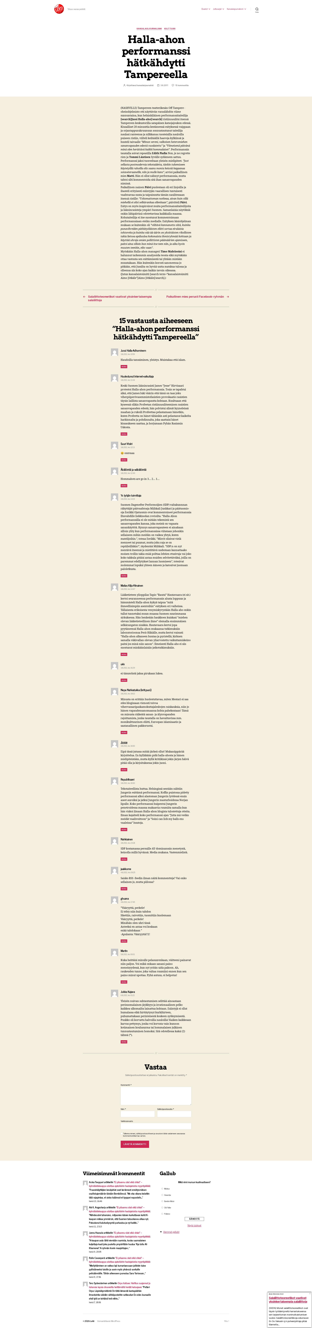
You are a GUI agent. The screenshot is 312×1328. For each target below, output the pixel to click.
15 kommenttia (182, 85)
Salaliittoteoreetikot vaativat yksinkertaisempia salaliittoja (288, 1299)
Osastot (204, 9)
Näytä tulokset (194, 1225)
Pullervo (167, 1213)
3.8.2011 (164, 85)
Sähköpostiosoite (165, 1109)
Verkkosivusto (127, 1121)
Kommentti (126, 1085)
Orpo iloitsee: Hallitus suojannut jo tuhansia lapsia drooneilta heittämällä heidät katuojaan (119, 1285)
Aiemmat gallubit (171, 1232)
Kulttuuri (170, 29)
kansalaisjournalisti (145, 85)
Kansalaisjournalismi (235, 9)
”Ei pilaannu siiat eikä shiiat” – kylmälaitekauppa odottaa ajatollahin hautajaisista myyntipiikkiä (119, 1184)
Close (310, 1293)
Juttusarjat (217, 9)
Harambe (167, 1194)
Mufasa (166, 1188)
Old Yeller (167, 1207)
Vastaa (124, 366)
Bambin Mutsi (169, 1201)
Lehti (92, 1321)
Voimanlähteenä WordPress (108, 1321)
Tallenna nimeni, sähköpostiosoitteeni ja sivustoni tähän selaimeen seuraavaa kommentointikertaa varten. (154, 1135)
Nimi (123, 1109)
